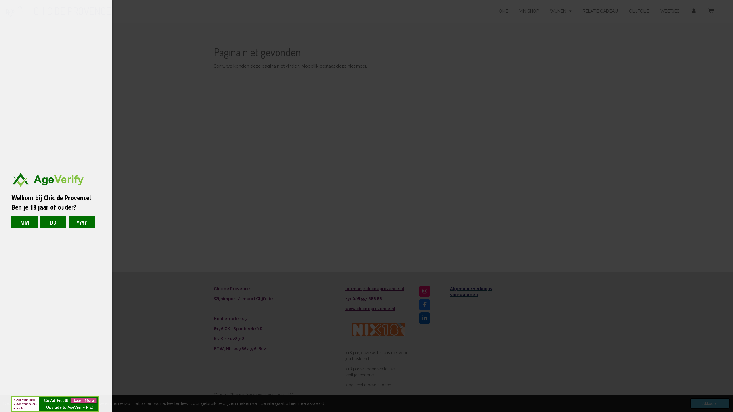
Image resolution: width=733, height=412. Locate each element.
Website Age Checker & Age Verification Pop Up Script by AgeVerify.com (725, 410)
